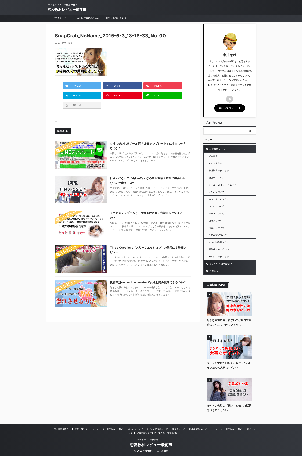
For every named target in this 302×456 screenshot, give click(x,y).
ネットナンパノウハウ (220, 199)
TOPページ (60, 18)
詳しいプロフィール (230, 108)
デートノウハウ (217, 213)
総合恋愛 (213, 156)
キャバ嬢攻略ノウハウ (220, 242)
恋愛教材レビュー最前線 (67, 10)
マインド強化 (215, 163)
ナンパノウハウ (217, 192)
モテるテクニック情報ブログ (151, 439)
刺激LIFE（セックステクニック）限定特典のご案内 (99, 429)
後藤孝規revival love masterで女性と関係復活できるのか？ (148, 282)
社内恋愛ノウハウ (218, 235)
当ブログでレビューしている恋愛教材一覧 (148, 429)
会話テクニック (217, 177)
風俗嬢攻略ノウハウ (219, 249)
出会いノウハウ (217, 206)
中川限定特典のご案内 (88, 18)
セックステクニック (219, 256)
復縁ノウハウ (215, 220)
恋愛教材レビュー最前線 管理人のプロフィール (194, 429)
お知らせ (213, 271)
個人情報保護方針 (62, 429)
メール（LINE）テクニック (222, 184)
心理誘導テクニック (219, 170)
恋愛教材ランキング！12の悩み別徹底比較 (157, 433)
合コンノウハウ (217, 227)
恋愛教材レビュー (218, 149)
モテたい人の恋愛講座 (220, 263)
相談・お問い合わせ (116, 18)
